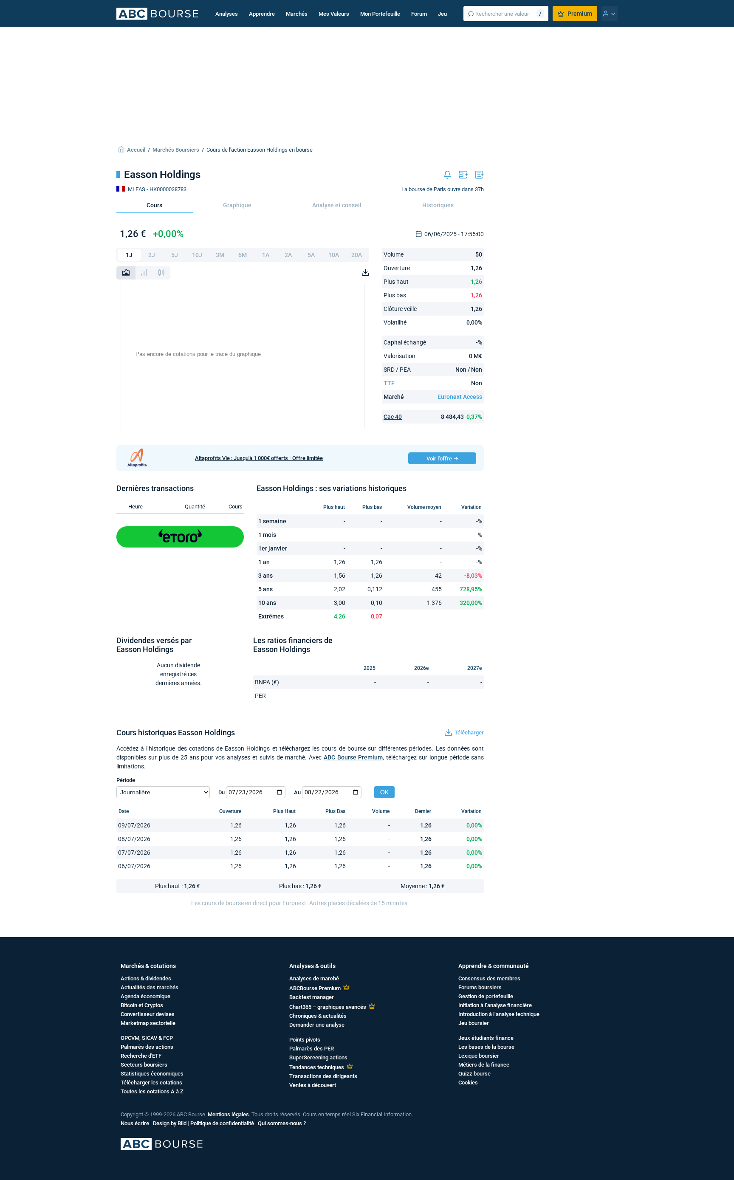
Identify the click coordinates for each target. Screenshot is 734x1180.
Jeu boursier (473, 1023)
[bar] (144, 272)
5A (311, 254)
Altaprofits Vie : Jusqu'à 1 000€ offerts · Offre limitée (259, 458)
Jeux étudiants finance (486, 1038)
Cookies (468, 1082)
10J (197, 254)
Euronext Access (460, 396)
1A (265, 254)
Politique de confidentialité (222, 1123)
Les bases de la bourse (486, 1047)
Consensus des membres (489, 978)
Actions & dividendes (146, 978)
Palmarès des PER (311, 1048)
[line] (126, 272)
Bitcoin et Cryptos (142, 1005)
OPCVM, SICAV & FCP (147, 1038)
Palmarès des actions (147, 1047)
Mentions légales (228, 1114)
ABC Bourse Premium (353, 757)
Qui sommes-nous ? (282, 1123)
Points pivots (304, 1039)
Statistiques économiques (152, 1073)
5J (174, 254)
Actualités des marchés (149, 987)
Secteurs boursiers (144, 1064)
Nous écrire (135, 1123)
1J (129, 254)
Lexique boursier (478, 1056)
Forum (419, 14)
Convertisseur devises (148, 1014)
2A (288, 254)
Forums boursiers (480, 987)
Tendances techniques (316, 1067)
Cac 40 (393, 416)
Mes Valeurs (334, 14)
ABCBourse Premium (315, 988)
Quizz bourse (474, 1073)
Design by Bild (169, 1123)
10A (333, 254)
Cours (154, 205)
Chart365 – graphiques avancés (327, 1007)
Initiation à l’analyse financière (495, 1005)
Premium (579, 13)
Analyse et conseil (336, 205)
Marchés (297, 14)
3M (220, 254)
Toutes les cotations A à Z (152, 1091)
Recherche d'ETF (141, 1056)
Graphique (237, 205)
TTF (389, 383)
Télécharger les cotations (151, 1082)
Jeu (442, 14)
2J (151, 254)
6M (242, 254)
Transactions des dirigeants (323, 1076)
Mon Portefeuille (380, 14)
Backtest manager (311, 997)
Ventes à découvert (312, 1085)
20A (356, 254)
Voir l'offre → (442, 458)
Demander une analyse (316, 1025)
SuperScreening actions (318, 1057)
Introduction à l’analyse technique (498, 1014)
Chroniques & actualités (318, 1016)
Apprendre (262, 14)
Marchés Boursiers (175, 150)
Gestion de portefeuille (485, 996)
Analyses (226, 14)
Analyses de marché (314, 978)
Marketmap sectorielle (148, 1023)
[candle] (161, 272)
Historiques (438, 205)
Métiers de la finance (483, 1064)
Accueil (136, 150)
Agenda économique (145, 996)
